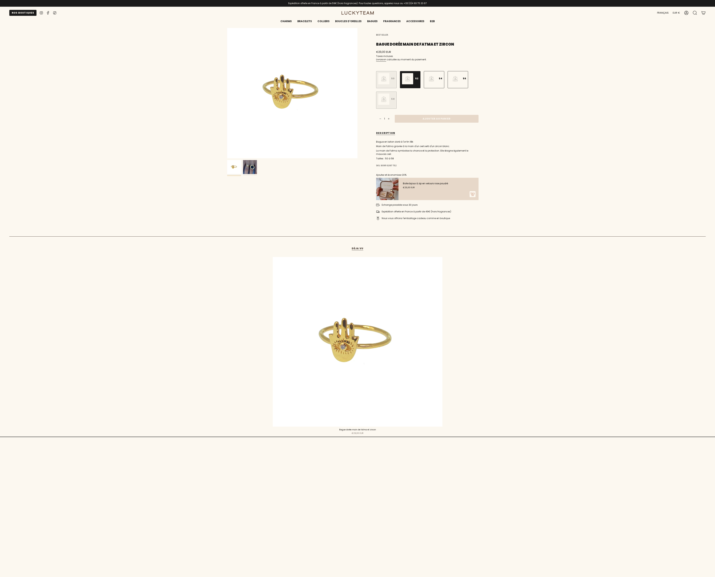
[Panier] (703, 13)
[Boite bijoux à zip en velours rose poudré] (387, 189)
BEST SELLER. (382, 35)
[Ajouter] (473, 194)
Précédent (227, 93)
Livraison (381, 59)
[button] (305, 21)
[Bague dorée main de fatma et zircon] (357, 342)
